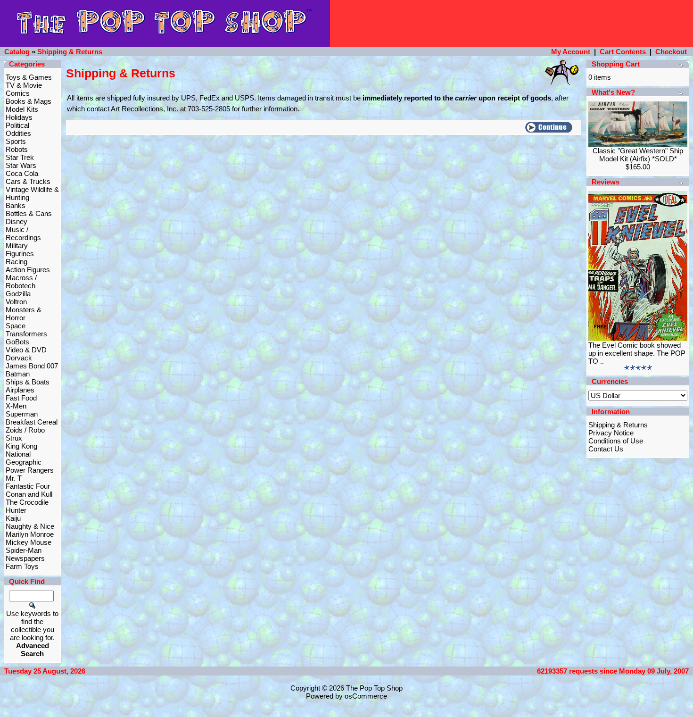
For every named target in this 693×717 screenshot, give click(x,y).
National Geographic (23, 458)
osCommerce (366, 696)
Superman (22, 414)
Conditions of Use (615, 441)
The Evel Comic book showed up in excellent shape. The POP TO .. (636, 353)
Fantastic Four (28, 486)
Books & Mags (28, 101)
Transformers (26, 334)
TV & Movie (24, 85)
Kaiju (13, 518)
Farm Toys (22, 566)
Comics (18, 93)
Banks (15, 205)
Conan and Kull (29, 494)
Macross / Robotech (21, 282)
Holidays (19, 117)
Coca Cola (22, 173)
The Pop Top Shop (374, 688)
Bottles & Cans (29, 213)
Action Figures (28, 270)
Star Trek (20, 157)
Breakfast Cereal (32, 422)
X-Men (16, 406)
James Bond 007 (32, 366)
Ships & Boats (28, 382)
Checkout (671, 52)
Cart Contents (623, 52)
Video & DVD (26, 350)
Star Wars (21, 165)
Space (15, 326)
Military (17, 246)
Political (17, 125)
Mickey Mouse (28, 542)
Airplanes (20, 390)
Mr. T (14, 478)
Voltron (16, 302)
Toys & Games (29, 77)
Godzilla (18, 294)
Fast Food (21, 398)
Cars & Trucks (28, 181)
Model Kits (22, 109)
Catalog (17, 52)
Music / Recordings (23, 233)
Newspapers (25, 558)
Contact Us (605, 449)
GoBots (17, 342)
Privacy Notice (611, 433)
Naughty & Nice (30, 526)
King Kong (21, 446)
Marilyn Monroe (30, 534)
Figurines (20, 254)
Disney (16, 221)
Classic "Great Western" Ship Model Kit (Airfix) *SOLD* (638, 155)
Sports (16, 141)
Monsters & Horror (23, 314)
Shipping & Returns (69, 52)
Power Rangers (30, 470)
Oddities (18, 133)
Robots (17, 149)
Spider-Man (23, 550)
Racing (16, 262)
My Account (570, 52)
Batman (18, 374)
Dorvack (19, 358)
